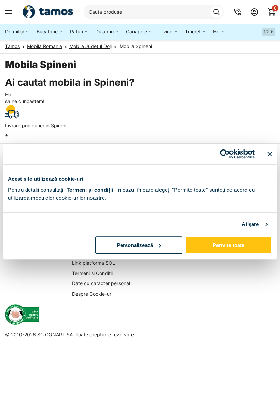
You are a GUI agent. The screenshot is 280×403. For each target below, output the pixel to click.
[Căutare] (216, 12)
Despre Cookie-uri (92, 294)
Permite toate (228, 245)
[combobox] (154, 12)
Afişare (250, 224)
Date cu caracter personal (101, 283)
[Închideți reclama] (269, 154)
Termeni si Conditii (92, 273)
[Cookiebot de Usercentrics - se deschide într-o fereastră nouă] (225, 154)
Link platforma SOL (93, 263)
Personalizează (135, 245)
